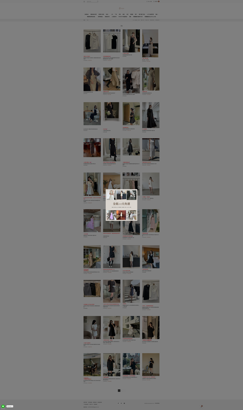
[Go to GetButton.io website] (3, 408)
